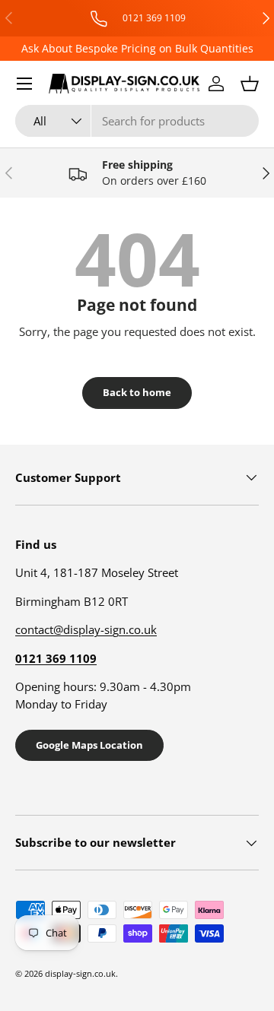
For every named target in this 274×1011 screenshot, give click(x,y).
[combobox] (137, 121)
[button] (249, 83)
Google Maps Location (89, 745)
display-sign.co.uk (80, 973)
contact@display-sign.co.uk (86, 629)
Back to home (137, 392)
